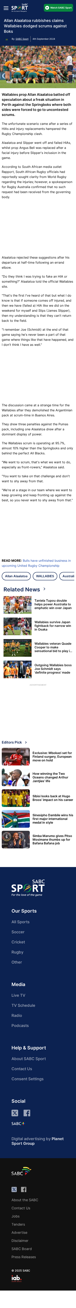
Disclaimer (19, 1241)
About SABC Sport (28, 1058)
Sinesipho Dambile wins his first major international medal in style (53, 818)
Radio (16, 1015)
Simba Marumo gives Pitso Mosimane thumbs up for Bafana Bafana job (52, 839)
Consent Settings (27, 1079)
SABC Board (21, 1249)
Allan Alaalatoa (16, 576)
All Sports (20, 922)
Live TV (18, 995)
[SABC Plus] (18, 1123)
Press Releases (23, 1257)
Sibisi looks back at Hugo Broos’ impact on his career (53, 798)
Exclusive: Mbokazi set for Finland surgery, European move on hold (52, 756)
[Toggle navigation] (6, 8)
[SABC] (22, 1171)
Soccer (18, 932)
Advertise (19, 1232)
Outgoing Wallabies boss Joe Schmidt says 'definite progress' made (53, 668)
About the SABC (24, 1200)
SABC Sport (22, 38)
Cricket (18, 942)
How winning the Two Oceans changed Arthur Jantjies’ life (50, 777)
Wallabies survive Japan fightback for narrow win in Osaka (52, 625)
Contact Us (21, 1068)
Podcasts (20, 1025)
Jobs (15, 1216)
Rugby (17, 952)
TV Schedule (23, 1005)
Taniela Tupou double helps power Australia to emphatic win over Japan (53, 604)
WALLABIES (45, 576)
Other (16, 962)
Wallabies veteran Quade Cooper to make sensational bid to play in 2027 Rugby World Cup (53, 647)
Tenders (18, 1224)
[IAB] (16, 1278)
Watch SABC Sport (61, 7)
